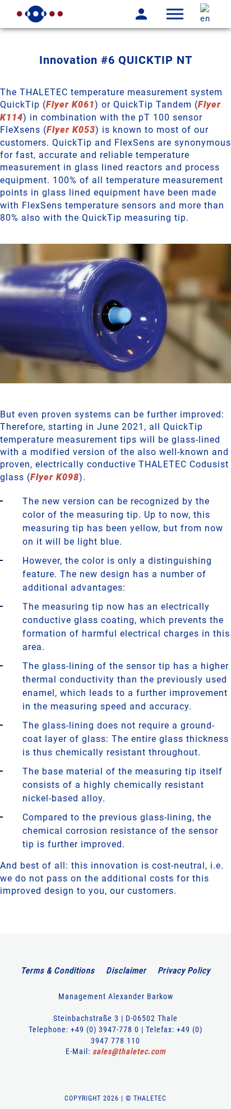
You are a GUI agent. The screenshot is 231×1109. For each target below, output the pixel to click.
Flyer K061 (70, 104)
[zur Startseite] (40, 14)
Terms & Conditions (58, 971)
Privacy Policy (184, 971)
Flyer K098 (54, 477)
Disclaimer (126, 971)
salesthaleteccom (129, 1051)
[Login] (133, 14)
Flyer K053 (71, 129)
